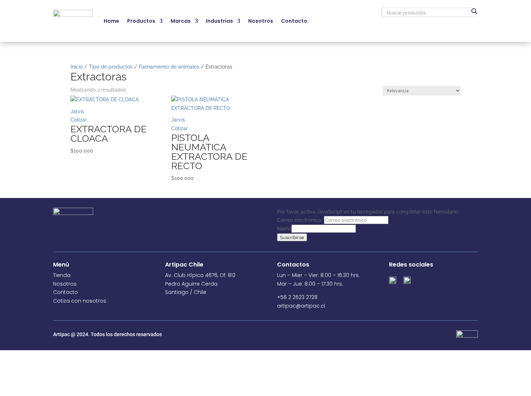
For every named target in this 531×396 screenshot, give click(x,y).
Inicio (76, 67)
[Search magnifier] (474, 11)
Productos (141, 21)
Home (111, 21)
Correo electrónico (300, 220)
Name (284, 229)
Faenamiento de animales (169, 67)
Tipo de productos (111, 67)
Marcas (180, 21)
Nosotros (260, 21)
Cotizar (78, 120)
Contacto (294, 21)
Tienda (61, 275)
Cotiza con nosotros (79, 300)
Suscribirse (292, 237)
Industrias (219, 21)
